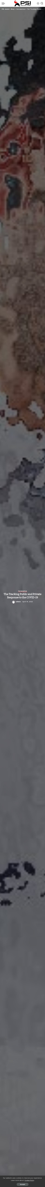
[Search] (41, 3)
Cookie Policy (29, 1180)
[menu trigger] (4, 3)
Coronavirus (22, 591)
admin (18, 602)
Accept (22, 1184)
